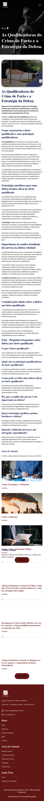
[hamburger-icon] (39, 5)
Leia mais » (5, 488)
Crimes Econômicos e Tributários (15, 484)
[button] (22, 560)
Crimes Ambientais (10, 516)
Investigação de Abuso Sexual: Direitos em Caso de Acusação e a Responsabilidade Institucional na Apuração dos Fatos (21, 625)
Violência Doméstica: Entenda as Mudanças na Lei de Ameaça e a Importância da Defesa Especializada (21, 663)
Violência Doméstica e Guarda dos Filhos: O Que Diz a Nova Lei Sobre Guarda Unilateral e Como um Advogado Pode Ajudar (22, 588)
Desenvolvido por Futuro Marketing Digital (22, 796)
